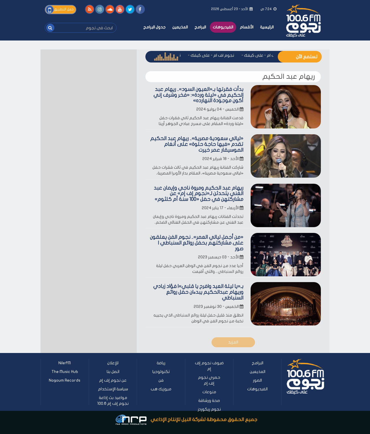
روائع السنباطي (230, 271)
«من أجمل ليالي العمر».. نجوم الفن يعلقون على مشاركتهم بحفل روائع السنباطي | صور (196, 242)
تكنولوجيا (161, 371)
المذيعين (180, 27)
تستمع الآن (306, 56)
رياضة (161, 363)
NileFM (64, 363)
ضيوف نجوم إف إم (209, 366)
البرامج (200, 27)
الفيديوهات (223, 27)
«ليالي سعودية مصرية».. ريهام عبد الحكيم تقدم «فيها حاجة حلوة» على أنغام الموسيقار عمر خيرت (196, 144)
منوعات (209, 392)
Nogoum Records (64, 380)
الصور (257, 380)
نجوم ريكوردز (209, 409)
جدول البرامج (154, 27)
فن (161, 380)
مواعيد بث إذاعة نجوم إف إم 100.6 (113, 401)
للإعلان (113, 363)
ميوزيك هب (161, 389)
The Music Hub (64, 371)
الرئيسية (267, 27)
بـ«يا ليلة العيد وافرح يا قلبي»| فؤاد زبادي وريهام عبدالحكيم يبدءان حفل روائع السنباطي (198, 292)
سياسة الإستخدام (113, 389)
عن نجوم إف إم (113, 380)
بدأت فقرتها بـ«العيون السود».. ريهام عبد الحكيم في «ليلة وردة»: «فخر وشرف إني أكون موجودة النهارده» (198, 95)
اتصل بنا (113, 371)
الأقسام (247, 27)
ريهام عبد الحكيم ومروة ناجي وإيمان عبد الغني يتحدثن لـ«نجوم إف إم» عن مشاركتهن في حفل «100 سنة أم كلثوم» (198, 193)
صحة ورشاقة (209, 400)
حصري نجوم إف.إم (209, 380)
